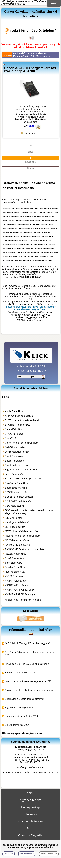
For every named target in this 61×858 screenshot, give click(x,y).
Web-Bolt (39, 1)
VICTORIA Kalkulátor (15, 581)
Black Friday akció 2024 (17, 725)
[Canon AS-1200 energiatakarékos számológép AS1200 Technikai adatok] (31, 102)
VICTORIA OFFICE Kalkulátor (20, 589)
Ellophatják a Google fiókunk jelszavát (24, 699)
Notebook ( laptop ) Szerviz (35, 315)
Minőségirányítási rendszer (30, 767)
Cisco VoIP (10, 438)
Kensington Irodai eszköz (17, 522)
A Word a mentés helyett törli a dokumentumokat (29, 690)
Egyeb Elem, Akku (14, 456)
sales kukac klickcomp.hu (33, 754)
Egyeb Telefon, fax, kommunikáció (22, 469)
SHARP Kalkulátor (14, 558)
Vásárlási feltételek (30, 821)
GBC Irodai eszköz (14, 506)
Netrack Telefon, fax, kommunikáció (23, 536)
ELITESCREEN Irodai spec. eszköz (23, 478)
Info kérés (30, 814)
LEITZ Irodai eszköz (15, 527)
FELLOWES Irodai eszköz (18, 501)
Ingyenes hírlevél (30, 800)
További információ (48, 854)
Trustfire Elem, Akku (15, 572)
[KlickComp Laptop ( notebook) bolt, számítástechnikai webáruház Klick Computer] (30, 329)
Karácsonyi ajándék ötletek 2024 (21, 716)
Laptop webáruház (22, 1)
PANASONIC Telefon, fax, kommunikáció (25, 549)
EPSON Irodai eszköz (16, 492)
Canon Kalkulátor (14, 429)
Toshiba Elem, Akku (15, 567)
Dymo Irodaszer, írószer (17, 452)
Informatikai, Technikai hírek (30, 630)
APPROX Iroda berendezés (19, 416)
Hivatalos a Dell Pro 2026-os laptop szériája (27, 664)
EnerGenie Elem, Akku (16, 483)
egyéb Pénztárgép (14, 474)
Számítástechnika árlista (13, 4)
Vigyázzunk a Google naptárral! (21, 707)
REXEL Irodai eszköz (15, 554)
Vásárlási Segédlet (30, 835)
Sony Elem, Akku (13, 563)
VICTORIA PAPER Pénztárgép (20, 594)
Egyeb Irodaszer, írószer (17, 465)
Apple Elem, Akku (14, 411)
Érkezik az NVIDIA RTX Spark (20, 672)
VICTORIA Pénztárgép (16, 585)
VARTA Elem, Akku (14, 576)
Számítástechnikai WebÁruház (18, 772)
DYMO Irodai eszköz (15, 447)
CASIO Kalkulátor (14, 434)
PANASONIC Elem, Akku (17, 545)
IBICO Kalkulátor (13, 518)
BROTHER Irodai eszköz (17, 425)
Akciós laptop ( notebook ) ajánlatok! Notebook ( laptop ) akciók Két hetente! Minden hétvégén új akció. (30, 302)
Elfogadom (8, 854)
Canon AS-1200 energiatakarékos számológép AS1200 (29, 69)
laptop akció (21, 733)
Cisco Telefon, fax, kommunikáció (22, 443)
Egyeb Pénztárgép (14, 461)
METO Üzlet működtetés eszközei (22, 531)
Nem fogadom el (27, 854)
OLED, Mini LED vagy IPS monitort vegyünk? (27, 643)
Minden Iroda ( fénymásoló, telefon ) (23, 600)
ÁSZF (30, 828)
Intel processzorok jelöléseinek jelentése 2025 (28, 681)
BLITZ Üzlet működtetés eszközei (22, 420)
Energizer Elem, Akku (16, 488)
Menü (54, 3)
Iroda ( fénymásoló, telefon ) (32, 30)
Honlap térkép (30, 807)
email (30, 793)
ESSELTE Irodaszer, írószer (19, 497)
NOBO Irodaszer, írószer (17, 540)
